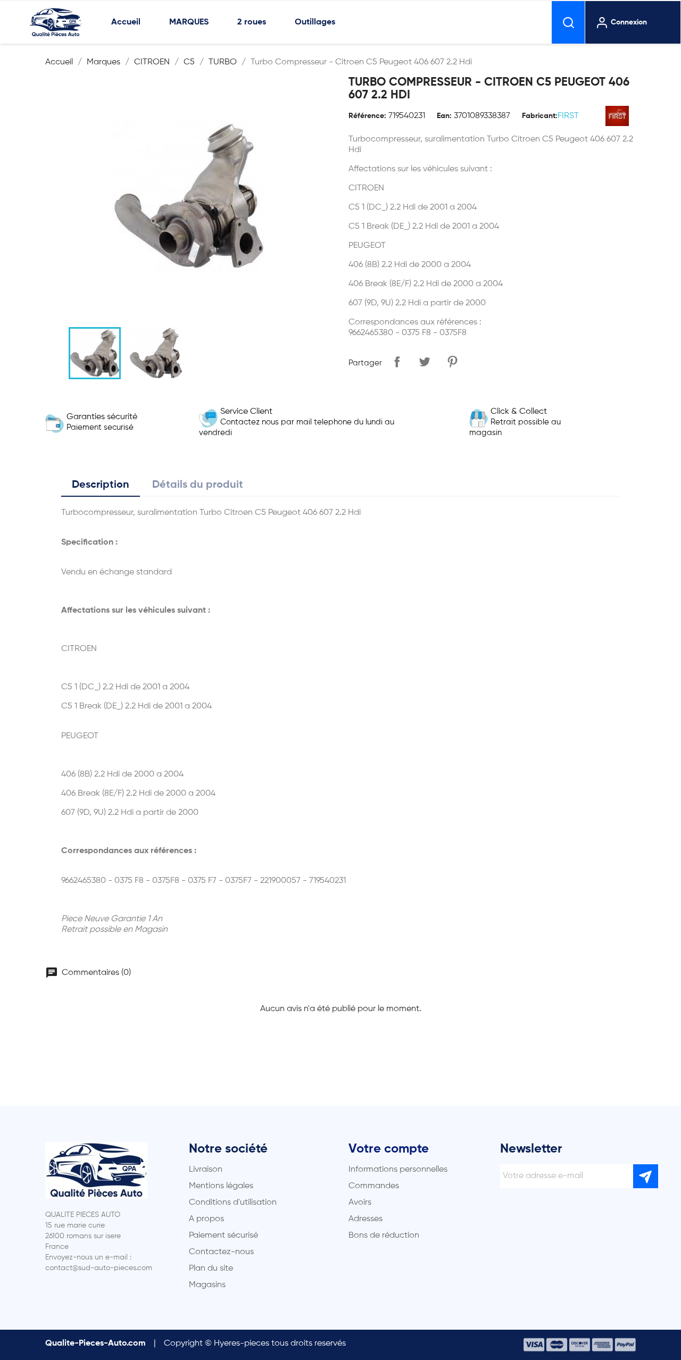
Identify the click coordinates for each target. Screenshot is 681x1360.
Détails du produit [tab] (197, 485)
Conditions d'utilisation (233, 1202)
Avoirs (359, 1202)
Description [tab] (100, 485)
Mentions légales (221, 1186)
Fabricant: (540, 116)
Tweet (424, 361)
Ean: (444, 116)
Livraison (205, 1169)
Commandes (373, 1186)
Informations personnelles (397, 1169)
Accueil (125, 22)
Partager (397, 361)
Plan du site (211, 1268)
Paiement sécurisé (223, 1235)
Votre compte (388, 1148)
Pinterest (452, 361)
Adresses (365, 1219)
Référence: (367, 116)
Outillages (315, 22)
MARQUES (189, 22)
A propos (206, 1219)
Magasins (207, 1285)
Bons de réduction (383, 1235)
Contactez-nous (221, 1252)
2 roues (251, 22)
